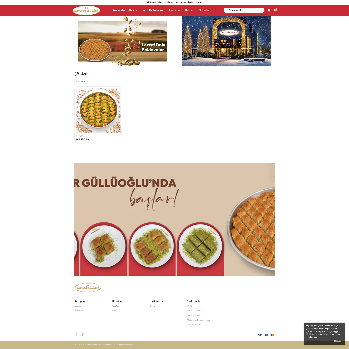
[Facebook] (76, 335)
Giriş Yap (115, 306)
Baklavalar (79, 311)
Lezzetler (175, 11)
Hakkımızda (137, 11)
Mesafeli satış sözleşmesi (198, 320)
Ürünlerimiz (157, 11)
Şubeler (204, 11)
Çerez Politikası (194, 315)
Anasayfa (118, 11)
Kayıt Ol (115, 311)
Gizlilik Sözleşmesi (195, 311)
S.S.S (152, 311)
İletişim (190, 11)
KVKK (189, 306)
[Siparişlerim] (269, 10)
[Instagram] (82, 335)
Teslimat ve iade (194, 325)
